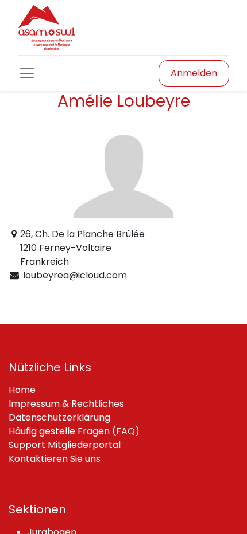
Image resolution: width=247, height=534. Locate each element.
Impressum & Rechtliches (66, 403)
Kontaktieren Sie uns (55, 458)
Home (22, 389)
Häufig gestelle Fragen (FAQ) (74, 431)
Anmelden (194, 73)
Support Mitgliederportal (65, 444)
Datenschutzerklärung (59, 417)
